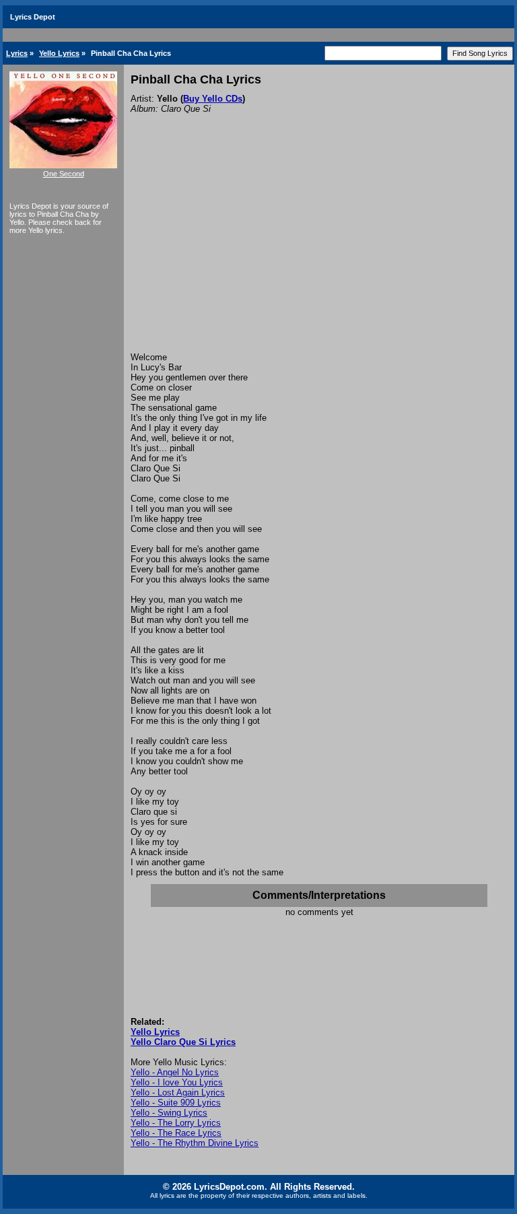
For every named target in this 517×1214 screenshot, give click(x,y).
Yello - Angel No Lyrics (175, 1072)
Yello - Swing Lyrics (169, 1113)
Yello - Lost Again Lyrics (178, 1092)
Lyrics (17, 53)
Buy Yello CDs (212, 99)
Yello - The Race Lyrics (176, 1133)
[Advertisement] (319, 251)
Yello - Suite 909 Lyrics (176, 1103)
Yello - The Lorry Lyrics (176, 1123)
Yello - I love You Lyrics (177, 1082)
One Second (63, 174)
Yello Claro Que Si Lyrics (183, 1042)
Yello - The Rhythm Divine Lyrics (194, 1143)
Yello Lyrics (59, 53)
